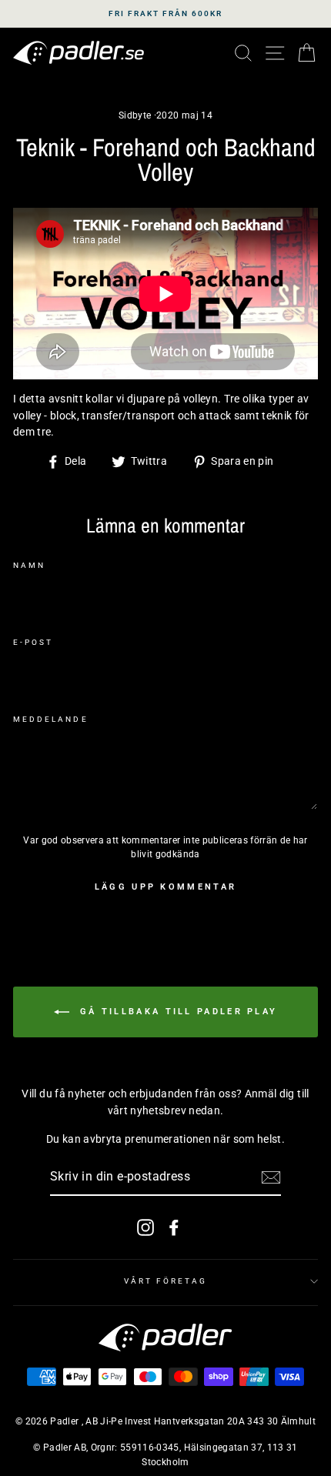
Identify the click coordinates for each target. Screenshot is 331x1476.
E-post (33, 642)
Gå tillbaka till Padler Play (176, 1011)
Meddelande (51, 719)
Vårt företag (166, 1281)
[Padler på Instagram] (145, 1227)
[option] (165, 14)
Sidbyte (135, 115)
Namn (29, 565)
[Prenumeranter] (271, 1177)
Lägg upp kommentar (165, 887)
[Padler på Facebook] (174, 1227)
